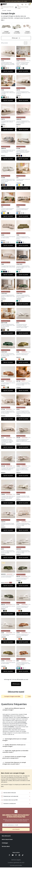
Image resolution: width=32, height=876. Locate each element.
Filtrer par (15, 38)
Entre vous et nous (7, 839)
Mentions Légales (16, 860)
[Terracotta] (6, 359)
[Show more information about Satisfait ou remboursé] (30, 803)
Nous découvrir (6, 836)
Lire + (2, 786)
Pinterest (16, 855)
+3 (25, 155)
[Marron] (19, 155)
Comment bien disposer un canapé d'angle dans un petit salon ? (14, 763)
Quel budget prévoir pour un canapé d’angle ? (14, 739)
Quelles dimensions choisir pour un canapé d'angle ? (13, 745)
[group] (6, 28)
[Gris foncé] (23, 68)
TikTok (23, 855)
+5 (25, 668)
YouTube (13, 855)
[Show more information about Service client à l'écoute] (30, 793)
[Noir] (4, 68)
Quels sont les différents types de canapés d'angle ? (13, 709)
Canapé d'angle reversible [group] (12, 696)
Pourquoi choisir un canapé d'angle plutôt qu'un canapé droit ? (14, 757)
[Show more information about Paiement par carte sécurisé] (30, 796)
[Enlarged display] (28, 43)
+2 (10, 68)
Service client (6, 846)
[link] (16, 1)
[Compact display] (25, 43)
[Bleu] (17, 68)
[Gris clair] (21, 68)
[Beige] (21, 97)
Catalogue (5, 843)
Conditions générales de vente (16, 862)
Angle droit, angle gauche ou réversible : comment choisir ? (15, 751)
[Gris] (8, 68)
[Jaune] (19, 185)
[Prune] (21, 668)
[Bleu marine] (21, 155)
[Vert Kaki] (8, 330)
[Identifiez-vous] (26, 4)
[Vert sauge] (21, 359)
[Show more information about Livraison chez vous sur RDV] (30, 800)
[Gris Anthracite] (23, 185)
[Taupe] (6, 68)
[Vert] (2, 68)
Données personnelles (16, 865)
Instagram (19, 855)
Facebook (9, 855)
